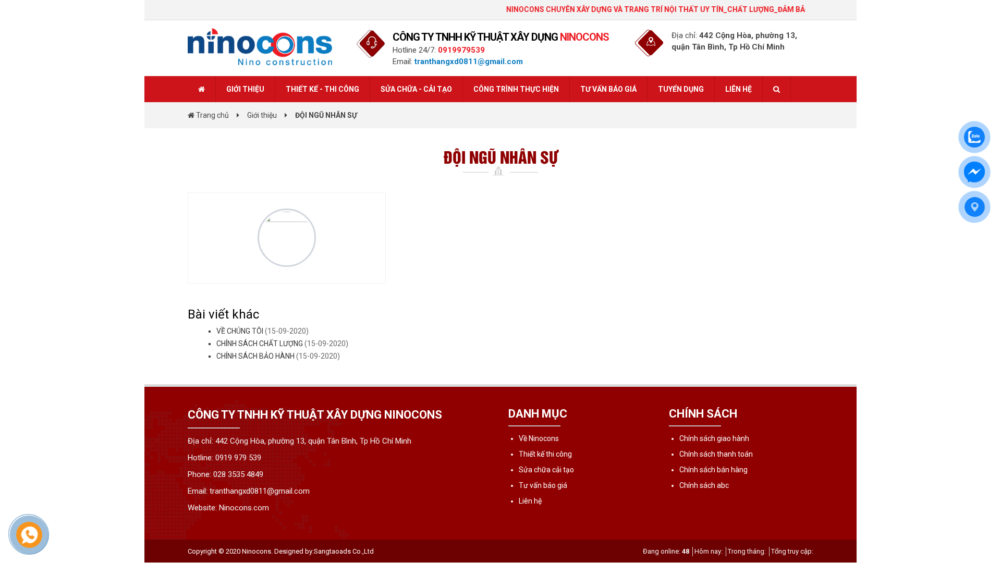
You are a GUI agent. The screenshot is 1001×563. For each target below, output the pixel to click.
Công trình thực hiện (516, 89)
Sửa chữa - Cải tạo (416, 89)
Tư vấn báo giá (608, 89)
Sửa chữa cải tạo (546, 470)
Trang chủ (211, 115)
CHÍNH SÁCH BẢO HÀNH (255, 356)
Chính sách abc (704, 485)
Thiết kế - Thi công (322, 89)
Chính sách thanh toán (716, 454)
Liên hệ (738, 89)
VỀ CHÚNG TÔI (239, 331)
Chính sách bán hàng (713, 470)
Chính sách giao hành (714, 438)
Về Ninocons (539, 438)
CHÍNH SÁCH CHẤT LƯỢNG (259, 343)
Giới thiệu (245, 89)
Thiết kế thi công (545, 454)
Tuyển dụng (681, 89)
